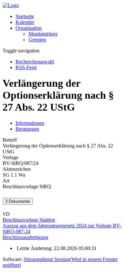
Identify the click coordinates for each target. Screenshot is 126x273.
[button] (29, 28)
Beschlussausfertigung (25, 237)
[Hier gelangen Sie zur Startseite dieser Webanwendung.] (11, 5)
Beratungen (27, 129)
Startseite (25, 16)
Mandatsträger (43, 34)
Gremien (37, 39)
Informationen (30, 123)
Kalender (25, 22)
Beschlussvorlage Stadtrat (29, 220)
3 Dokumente (17, 201)
